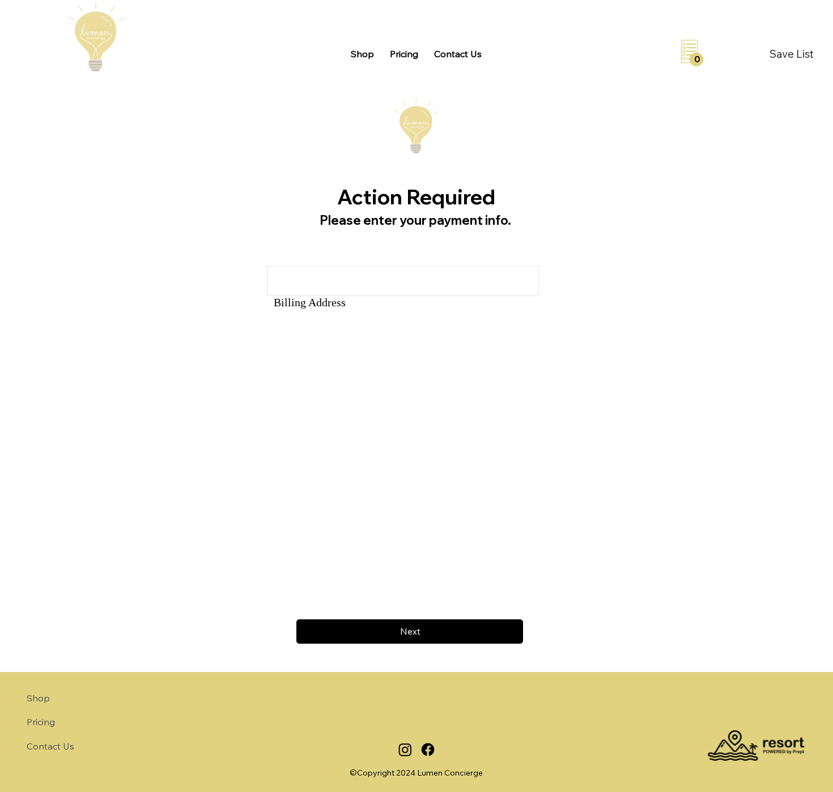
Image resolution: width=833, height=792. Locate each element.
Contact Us (50, 746)
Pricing (41, 721)
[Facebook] (427, 749)
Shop (38, 698)
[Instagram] (405, 749)
